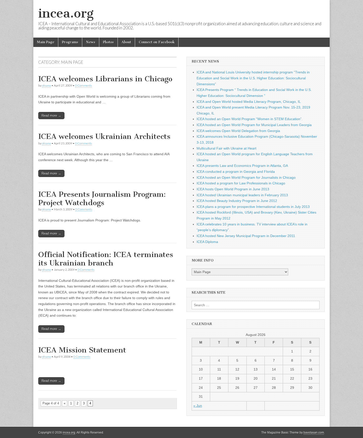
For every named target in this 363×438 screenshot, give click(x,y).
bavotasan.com (313, 432)
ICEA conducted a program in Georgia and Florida (236, 172)
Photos (108, 42)
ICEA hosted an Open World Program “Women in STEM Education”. (249, 119)
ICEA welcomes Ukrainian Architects (104, 136)
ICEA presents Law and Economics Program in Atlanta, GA (242, 166)
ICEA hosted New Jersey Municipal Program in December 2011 (246, 236)
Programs (70, 42)
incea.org (66, 13)
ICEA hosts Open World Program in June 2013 (233, 189)
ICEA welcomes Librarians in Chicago (105, 78)
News (90, 42)
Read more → (51, 115)
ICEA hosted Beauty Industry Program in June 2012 (237, 201)
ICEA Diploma (207, 242)
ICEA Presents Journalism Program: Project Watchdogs (102, 198)
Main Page (45, 42)
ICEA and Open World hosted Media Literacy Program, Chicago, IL (249, 102)
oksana (46, 85)
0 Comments (83, 85)
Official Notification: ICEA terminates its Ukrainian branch (105, 258)
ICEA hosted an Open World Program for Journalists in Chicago (246, 177)
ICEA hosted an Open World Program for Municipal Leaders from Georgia (254, 125)
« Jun (197, 406)
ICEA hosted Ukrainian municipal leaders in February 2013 (242, 195)
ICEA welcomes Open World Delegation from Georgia (238, 131)
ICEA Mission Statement (82, 350)
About (126, 42)
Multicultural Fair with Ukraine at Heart (226, 148)
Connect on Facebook (157, 42)
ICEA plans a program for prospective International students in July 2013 (253, 207)
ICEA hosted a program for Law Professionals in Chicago (241, 183)
